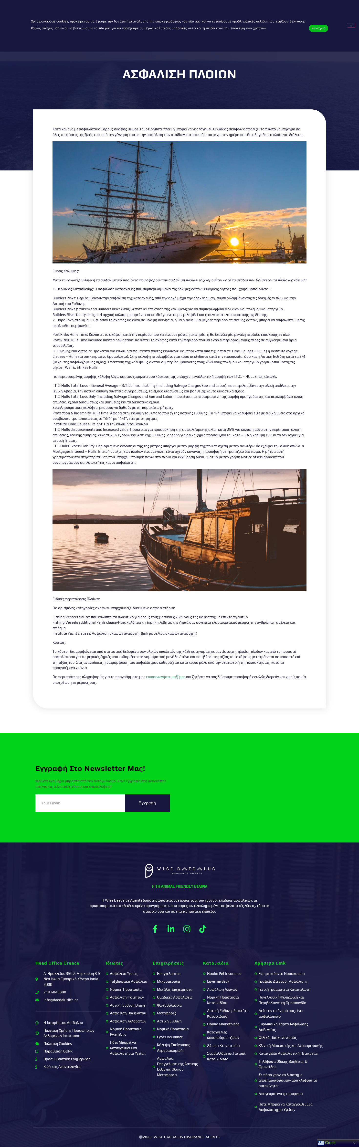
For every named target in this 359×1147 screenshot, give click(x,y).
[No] (351, 25)
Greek (330, 1143)
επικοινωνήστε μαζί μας (165, 677)
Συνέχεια (318, 28)
